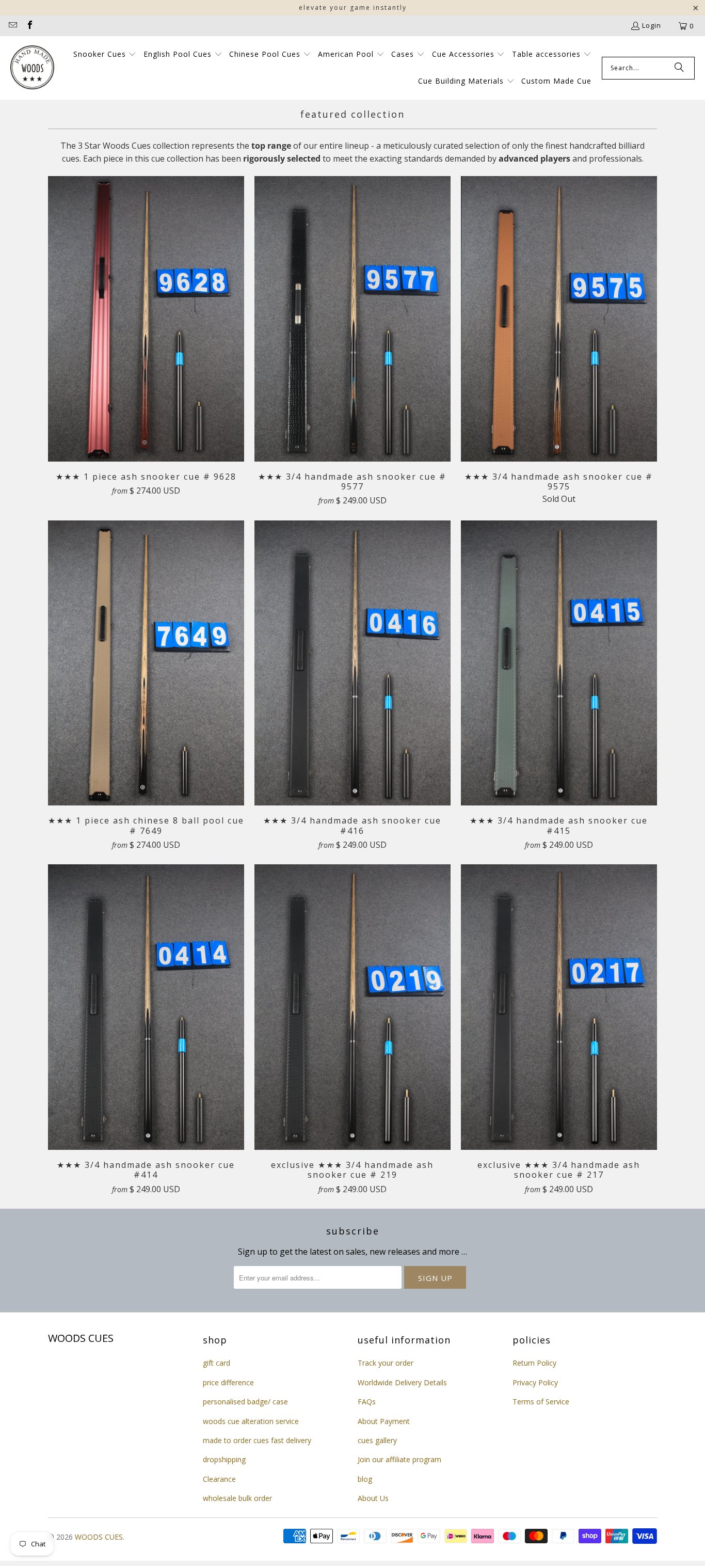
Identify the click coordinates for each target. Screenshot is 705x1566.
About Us (373, 1498)
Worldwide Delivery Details (402, 1382)
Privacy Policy (535, 1382)
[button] (105, 54)
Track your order (385, 1363)
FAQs (367, 1401)
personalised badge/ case (245, 1401)
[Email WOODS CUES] (12, 25)
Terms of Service (540, 1401)
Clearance (219, 1479)
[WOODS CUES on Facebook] (29, 25)
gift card (216, 1363)
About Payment (384, 1421)
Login (651, 25)
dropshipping (224, 1459)
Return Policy (534, 1363)
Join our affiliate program (399, 1459)
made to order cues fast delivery (257, 1440)
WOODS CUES (99, 1537)
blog (365, 1479)
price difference (228, 1382)
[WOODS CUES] (32, 68)
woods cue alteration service (251, 1421)
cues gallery (377, 1440)
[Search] (679, 68)
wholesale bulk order (237, 1498)
